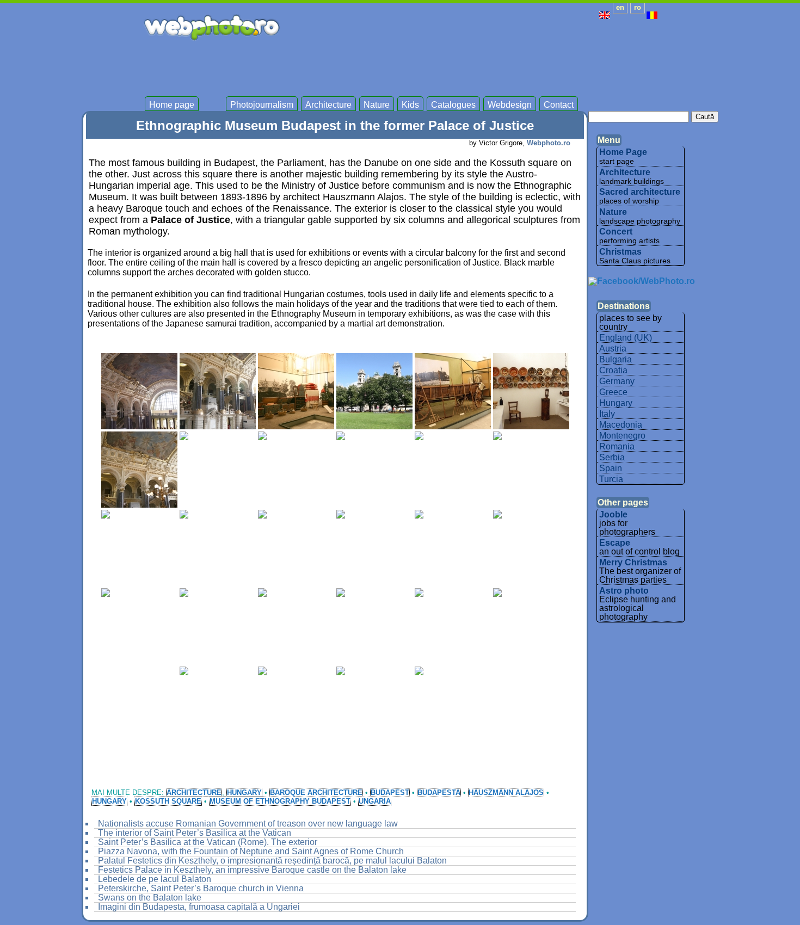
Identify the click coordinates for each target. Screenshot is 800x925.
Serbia (612, 457)
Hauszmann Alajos (506, 792)
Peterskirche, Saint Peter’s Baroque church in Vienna (201, 888)
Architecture (328, 105)
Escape (614, 542)
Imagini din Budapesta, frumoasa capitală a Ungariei (199, 906)
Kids (410, 105)
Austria (612, 348)
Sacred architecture (639, 191)
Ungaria (375, 801)
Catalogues (453, 105)
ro (637, 7)
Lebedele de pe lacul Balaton (154, 879)
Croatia (613, 370)
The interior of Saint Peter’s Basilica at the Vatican (194, 832)
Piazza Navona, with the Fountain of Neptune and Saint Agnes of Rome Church (251, 851)
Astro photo (624, 590)
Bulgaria (615, 359)
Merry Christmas (633, 562)
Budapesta (438, 792)
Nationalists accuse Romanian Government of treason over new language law (248, 823)
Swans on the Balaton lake (149, 897)
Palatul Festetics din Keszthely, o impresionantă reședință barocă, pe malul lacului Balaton (272, 860)
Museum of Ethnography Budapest (280, 801)
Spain (610, 468)
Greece (613, 392)
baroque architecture (316, 792)
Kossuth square (168, 801)
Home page (171, 105)
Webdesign (510, 105)
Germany (617, 381)
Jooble (613, 514)
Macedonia (620, 424)
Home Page (623, 152)
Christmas (620, 251)
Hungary (244, 792)
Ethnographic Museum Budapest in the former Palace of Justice (335, 125)
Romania (617, 446)
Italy (607, 413)
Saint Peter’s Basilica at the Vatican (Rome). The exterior (207, 842)
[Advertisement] (459, 65)
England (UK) (625, 337)
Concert (615, 231)
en (620, 7)
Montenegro (622, 435)
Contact (559, 105)
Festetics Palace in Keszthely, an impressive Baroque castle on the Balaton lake (252, 869)
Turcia (611, 479)
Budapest (390, 792)
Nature (377, 105)
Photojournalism (261, 105)
